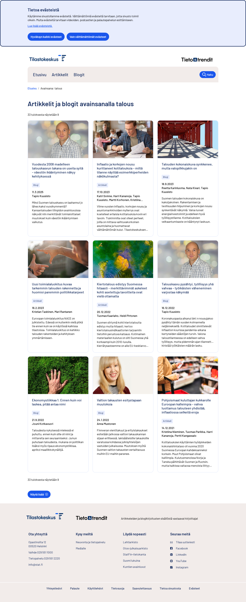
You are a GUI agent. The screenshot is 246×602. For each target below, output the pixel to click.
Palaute (74, 588)
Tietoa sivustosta (170, 588)
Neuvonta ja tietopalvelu (90, 542)
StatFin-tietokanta (143, 554)
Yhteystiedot (54, 588)
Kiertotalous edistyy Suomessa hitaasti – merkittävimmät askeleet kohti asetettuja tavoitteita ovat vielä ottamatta (122, 290)
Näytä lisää (37, 494)
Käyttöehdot (95, 588)
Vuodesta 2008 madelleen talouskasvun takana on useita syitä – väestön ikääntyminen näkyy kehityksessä (57, 170)
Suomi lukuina (131, 560)
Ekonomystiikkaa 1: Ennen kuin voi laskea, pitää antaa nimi (56, 402)
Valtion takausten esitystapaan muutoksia (119, 402)
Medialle (81, 548)
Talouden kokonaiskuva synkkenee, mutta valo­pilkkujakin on (187, 166)
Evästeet (194, 588)
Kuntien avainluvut (134, 566)
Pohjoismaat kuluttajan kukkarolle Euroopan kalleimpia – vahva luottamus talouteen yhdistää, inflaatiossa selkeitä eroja (186, 406)
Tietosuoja (117, 588)
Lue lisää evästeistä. (40, 25)
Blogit (79, 74)
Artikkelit (60, 74)
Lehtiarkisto (139, 542)
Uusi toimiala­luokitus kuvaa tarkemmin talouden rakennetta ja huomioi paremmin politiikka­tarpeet (58, 288)
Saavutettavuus (142, 588)
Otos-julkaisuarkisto (144, 548)
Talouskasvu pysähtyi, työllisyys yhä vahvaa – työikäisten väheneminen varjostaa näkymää (188, 288)
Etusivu (39, 74)
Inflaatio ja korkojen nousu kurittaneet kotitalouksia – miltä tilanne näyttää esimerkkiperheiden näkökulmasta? (122, 170)
